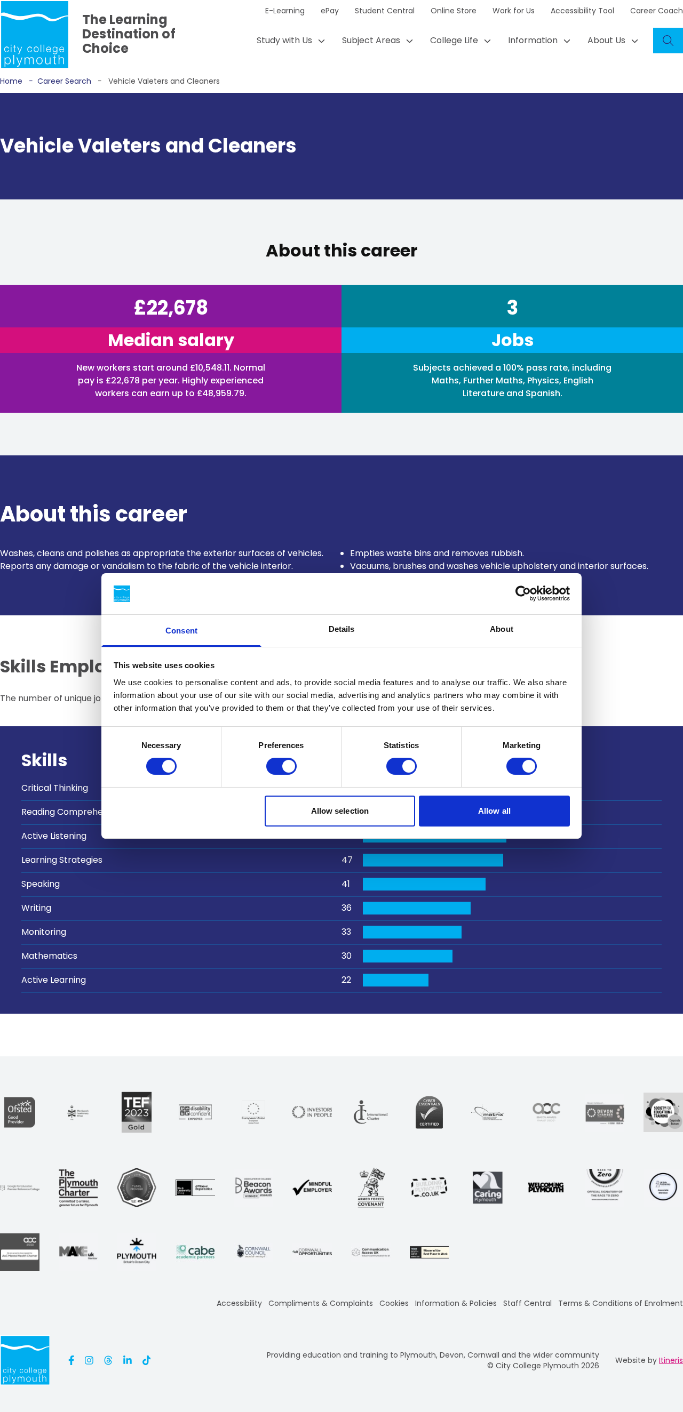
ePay (330, 10)
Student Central (385, 10)
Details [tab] (342, 628)
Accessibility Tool (582, 10)
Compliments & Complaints (320, 1303)
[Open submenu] (318, 40)
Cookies (394, 1303)
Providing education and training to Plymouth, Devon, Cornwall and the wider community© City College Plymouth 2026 (433, 1360)
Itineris (671, 1360)
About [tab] (501, 628)
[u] (429, 1112)
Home (11, 81)
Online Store (453, 10)
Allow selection (340, 810)
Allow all (494, 810)
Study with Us (284, 40)
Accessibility (239, 1303)
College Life (454, 40)
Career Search (60, 81)
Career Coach (656, 10)
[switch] (281, 766)
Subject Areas (371, 40)
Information (533, 40)
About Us (606, 40)
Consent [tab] (181, 630)
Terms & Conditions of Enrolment (620, 1303)
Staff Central (527, 1303)
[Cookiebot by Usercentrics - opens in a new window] (523, 593)
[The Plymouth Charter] (78, 1188)
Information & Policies (456, 1303)
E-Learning (285, 10)
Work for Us (514, 10)
